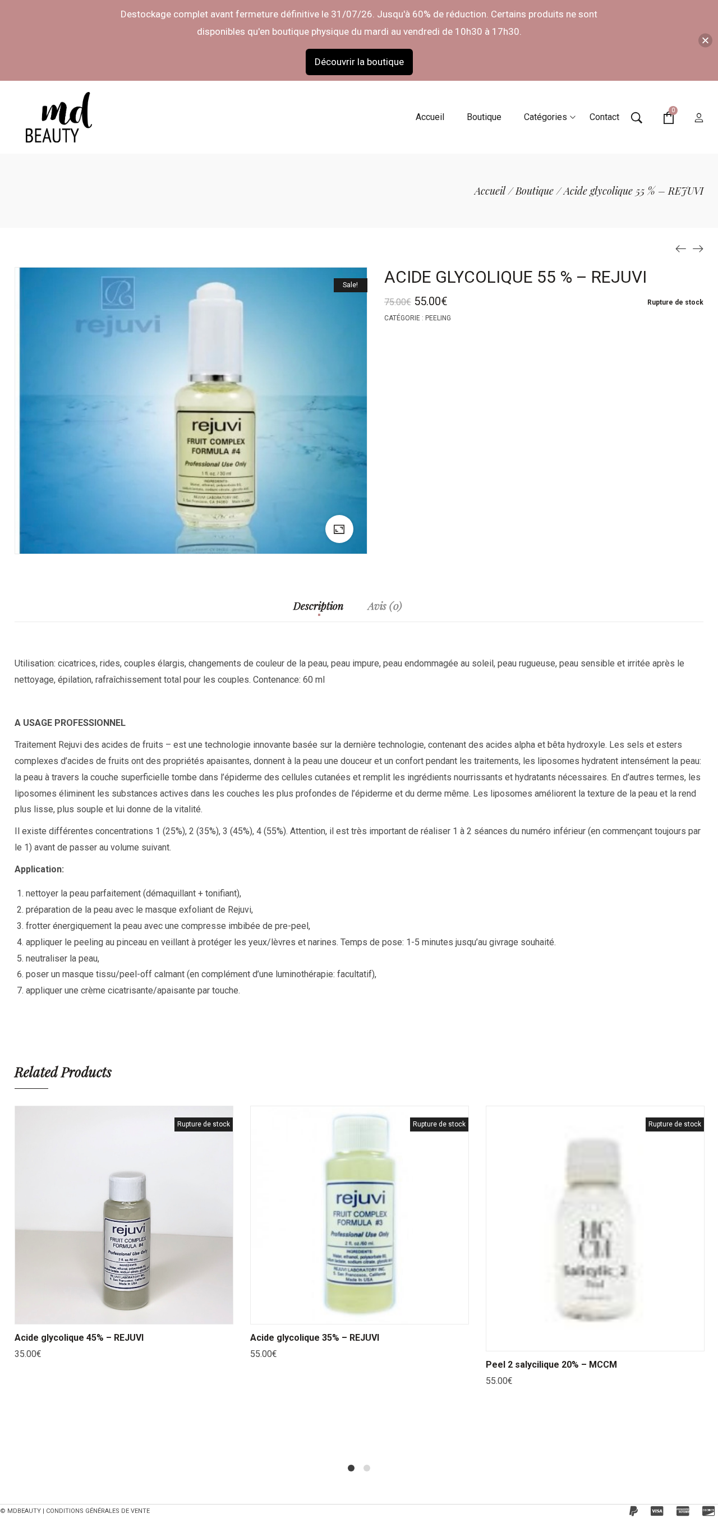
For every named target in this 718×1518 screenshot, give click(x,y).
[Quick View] (138, 1312)
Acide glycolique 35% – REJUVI (314, 1337)
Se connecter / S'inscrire (698, 118)
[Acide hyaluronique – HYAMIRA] (681, 248)
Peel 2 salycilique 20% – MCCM (551, 1364)
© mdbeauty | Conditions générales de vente (75, 1511)
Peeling (438, 318)
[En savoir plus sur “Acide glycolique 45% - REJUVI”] (110, 1312)
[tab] (318, 611)
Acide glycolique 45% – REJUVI (79, 1337)
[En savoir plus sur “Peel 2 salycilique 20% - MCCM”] (581, 1339)
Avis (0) (385, 606)
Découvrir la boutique (359, 61)
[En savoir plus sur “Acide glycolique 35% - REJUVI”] (345, 1312)
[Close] (705, 40)
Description (318, 606)
